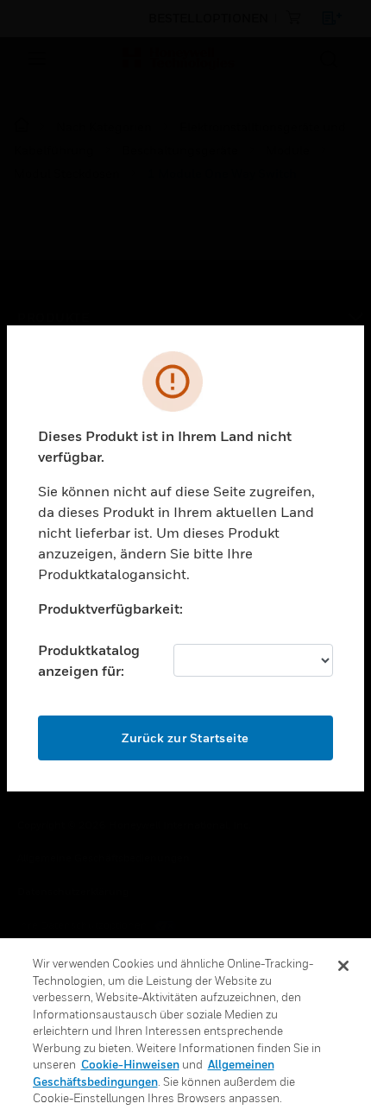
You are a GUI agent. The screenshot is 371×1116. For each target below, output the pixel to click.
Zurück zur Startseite (185, 737)
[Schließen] (343, 966)
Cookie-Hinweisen (130, 1064)
